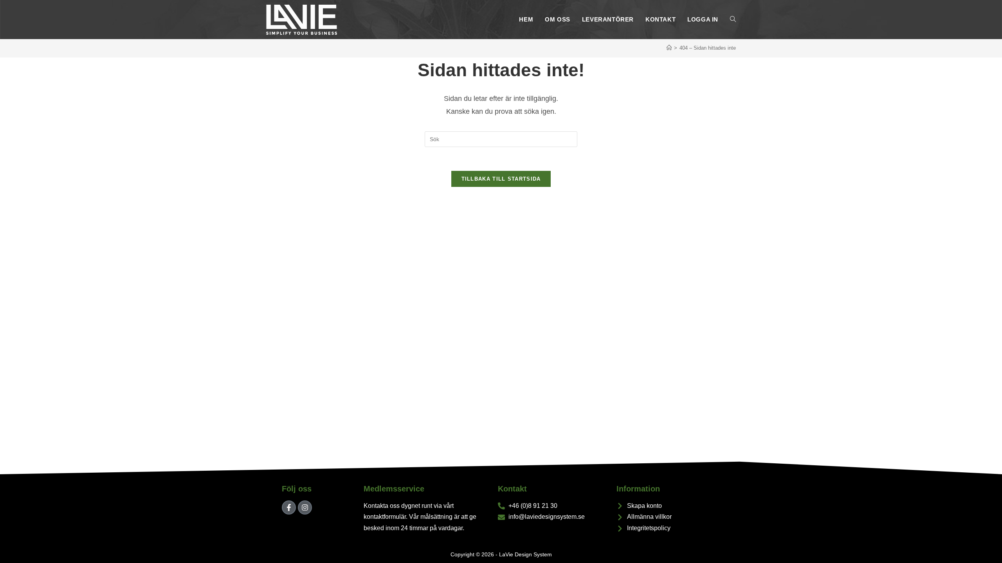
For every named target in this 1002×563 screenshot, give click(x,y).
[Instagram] (305, 507)
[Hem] (669, 48)
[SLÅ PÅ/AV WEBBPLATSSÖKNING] (733, 19)
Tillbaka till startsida (501, 179)
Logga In (702, 19)
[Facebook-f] (289, 507)
